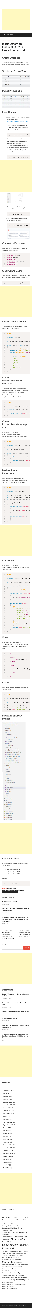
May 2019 (6, 1133)
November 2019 (8, 1122)
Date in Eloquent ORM (8, 1236)
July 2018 (6, 1159)
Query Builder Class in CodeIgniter (9, 1270)
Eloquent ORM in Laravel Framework (13, 890)
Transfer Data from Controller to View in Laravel (14, 1284)
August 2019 (7, 1128)
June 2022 (6, 1096)
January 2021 (7, 1113)
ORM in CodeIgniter (22, 1264)
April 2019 (6, 1136)
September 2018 (8, 1153)
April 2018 (6, 1168)
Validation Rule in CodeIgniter (8, 1286)
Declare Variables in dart (21, 1236)
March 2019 (6, 1139)
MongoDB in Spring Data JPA (9, 1264)
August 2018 (7, 1156)
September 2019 (8, 1125)
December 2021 (7, 1102)
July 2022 (6, 1093)
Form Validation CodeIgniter (22, 1251)
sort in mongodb (5, 1279)
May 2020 (6, 1116)
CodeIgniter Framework (10, 1226)
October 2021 (7, 1108)
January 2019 (7, 1142)
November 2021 (8, 1105)
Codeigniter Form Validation (8, 1223)
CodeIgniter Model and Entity (12, 1228)
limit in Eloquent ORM (7, 1257)
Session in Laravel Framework (8, 1277)
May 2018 (6, 1165)
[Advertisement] (17, 19)
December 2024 (7, 1090)
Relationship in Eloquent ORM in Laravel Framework (13, 1275)
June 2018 (6, 1162)
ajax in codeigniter (25, 1217)
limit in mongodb (16, 1257)
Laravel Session (11, 1255)
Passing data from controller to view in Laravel (11, 1268)
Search (4, 945)
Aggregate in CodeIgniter (11, 1217)
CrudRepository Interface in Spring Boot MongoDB (14, 1233)
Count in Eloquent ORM (7, 1230)
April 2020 (6, 1119)
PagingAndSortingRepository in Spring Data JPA (12, 1266)
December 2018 (7, 1145)
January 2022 (7, 1099)
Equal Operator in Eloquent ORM (9, 1251)
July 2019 (6, 1130)
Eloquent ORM (12, 888)
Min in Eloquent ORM (16, 1259)
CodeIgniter (15, 1221)
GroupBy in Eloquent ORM (8, 1253)
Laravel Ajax (4, 1255)
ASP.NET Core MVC (21, 1219)
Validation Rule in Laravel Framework (9, 1288)
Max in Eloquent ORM (6, 1259)
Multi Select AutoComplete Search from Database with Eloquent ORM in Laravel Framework (15, 919)
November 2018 (8, 1148)
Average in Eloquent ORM (7, 1221)
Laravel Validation (19, 1255)
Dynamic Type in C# (6, 1239)
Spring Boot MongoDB (19, 1279)
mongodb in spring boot (17, 1262)
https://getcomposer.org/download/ (17, 121)
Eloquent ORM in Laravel (8, 1242)
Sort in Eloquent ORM (21, 1277)
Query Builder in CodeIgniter (12, 1273)
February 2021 (7, 1110)
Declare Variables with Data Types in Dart (15, 1011)
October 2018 (7, 1150)
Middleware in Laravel (9, 902)
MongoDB (7, 1262)
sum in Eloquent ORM (7, 1282)
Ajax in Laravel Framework (8, 1219)
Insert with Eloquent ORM (10, 892)
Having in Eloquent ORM (21, 1253)
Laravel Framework (7, 40)
